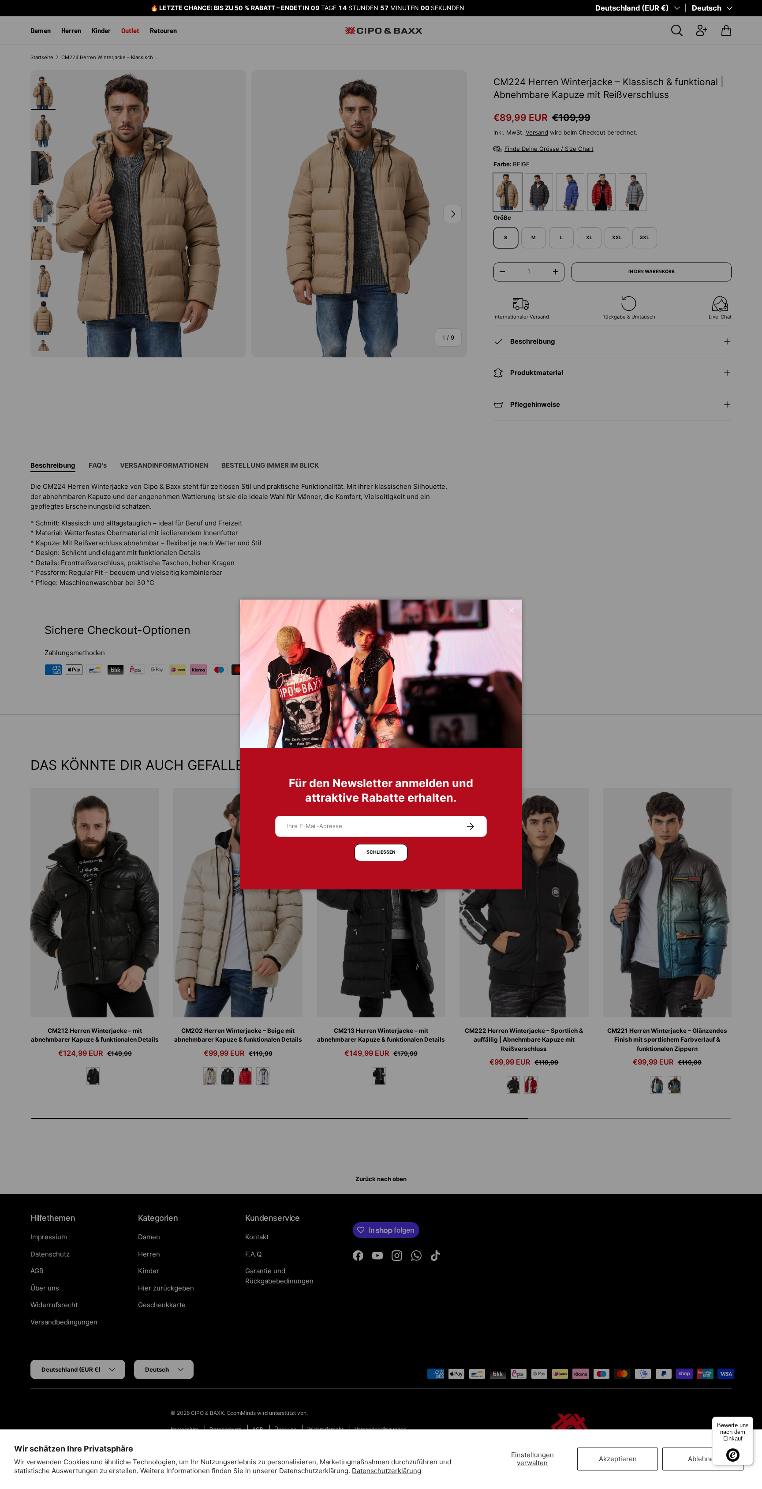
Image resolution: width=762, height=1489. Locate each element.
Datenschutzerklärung (386, 1470)
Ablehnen (703, 1459)
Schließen (381, 852)
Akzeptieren (618, 1459)
